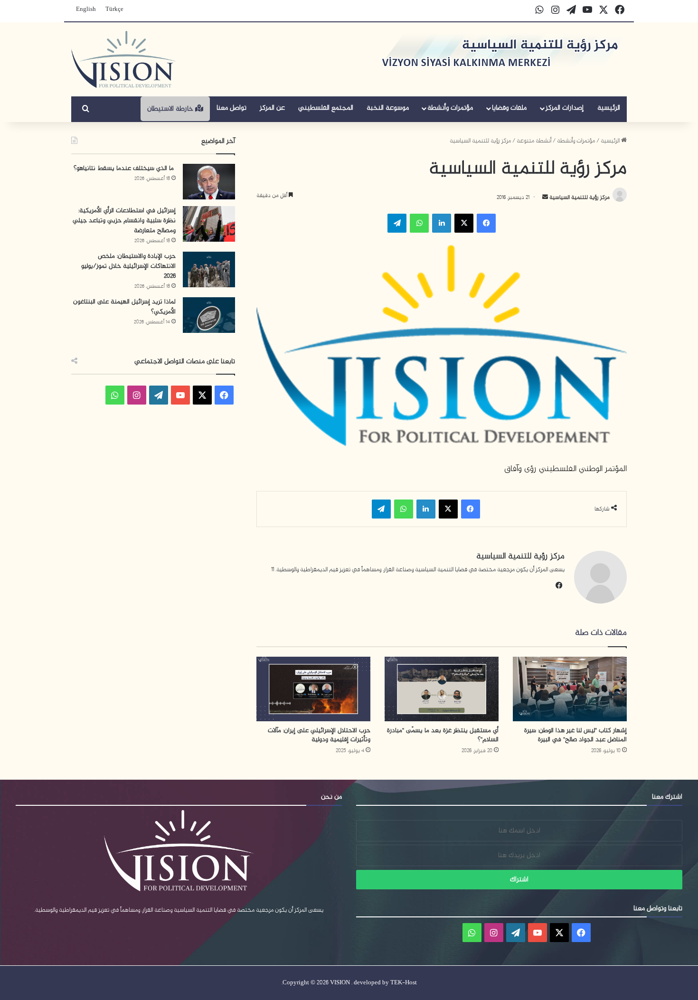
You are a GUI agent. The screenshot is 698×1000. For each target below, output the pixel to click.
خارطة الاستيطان (171, 109)
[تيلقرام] (396, 223)
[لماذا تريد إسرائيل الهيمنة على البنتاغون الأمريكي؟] (209, 315)
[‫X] (463, 223)
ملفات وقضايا (509, 108)
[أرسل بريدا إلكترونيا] (545, 197)
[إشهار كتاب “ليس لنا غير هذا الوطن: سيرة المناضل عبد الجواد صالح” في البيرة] (570, 689)
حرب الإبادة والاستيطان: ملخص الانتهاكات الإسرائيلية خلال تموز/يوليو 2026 (128, 266)
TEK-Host (403, 983)
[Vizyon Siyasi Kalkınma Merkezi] (123, 59)
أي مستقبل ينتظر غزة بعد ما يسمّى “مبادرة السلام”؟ (443, 735)
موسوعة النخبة (388, 108)
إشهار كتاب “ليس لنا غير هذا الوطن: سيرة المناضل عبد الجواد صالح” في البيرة (575, 735)
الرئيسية (608, 108)
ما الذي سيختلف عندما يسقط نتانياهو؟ (125, 168)
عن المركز (272, 108)
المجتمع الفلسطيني (325, 108)
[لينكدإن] (441, 223)
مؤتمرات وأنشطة (450, 108)
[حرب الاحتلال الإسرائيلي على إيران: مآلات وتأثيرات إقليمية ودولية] (313, 689)
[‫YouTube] (180, 395)
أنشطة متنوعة (534, 141)
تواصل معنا (231, 108)
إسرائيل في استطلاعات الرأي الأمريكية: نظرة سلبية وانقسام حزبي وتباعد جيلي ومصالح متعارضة (124, 220)
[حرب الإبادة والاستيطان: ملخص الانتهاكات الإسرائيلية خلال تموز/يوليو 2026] (209, 269)
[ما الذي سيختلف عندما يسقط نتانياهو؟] (209, 181)
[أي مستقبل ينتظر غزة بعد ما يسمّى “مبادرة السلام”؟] (442, 689)
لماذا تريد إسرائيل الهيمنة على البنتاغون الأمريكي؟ (124, 306)
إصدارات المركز (565, 108)
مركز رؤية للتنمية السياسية (579, 197)
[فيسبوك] (486, 223)
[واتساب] (419, 223)
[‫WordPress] (158, 395)
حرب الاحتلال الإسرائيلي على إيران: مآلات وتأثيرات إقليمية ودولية (319, 735)
